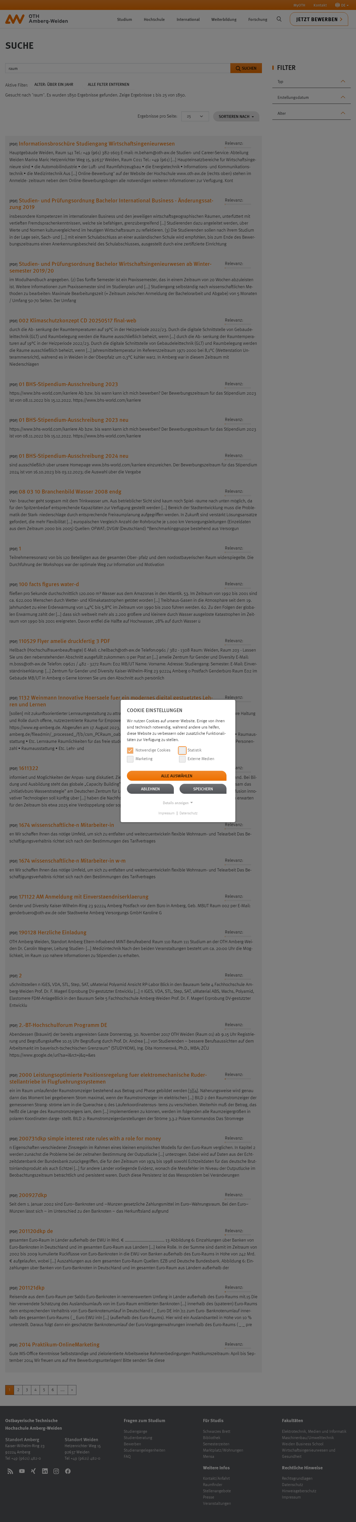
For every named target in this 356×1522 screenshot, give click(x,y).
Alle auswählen (176, 776)
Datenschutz (189, 813)
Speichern (203, 789)
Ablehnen (150, 789)
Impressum (166, 813)
